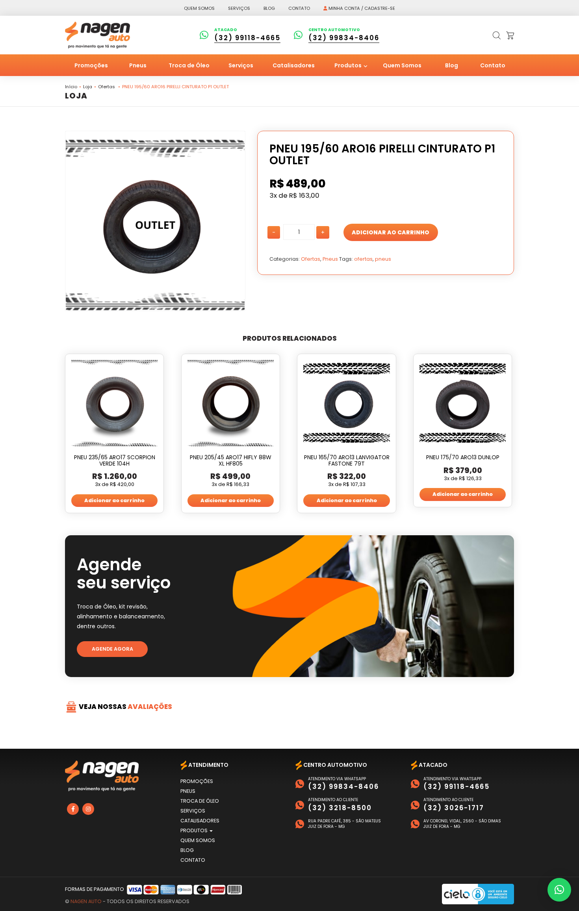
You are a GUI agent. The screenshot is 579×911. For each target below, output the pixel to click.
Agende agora (112, 649)
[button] (559, 890)
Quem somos (199, 8)
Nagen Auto (86, 901)
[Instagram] (88, 809)
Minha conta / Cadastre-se (361, 8)
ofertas (363, 259)
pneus (383, 259)
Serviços (239, 8)
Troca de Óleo (189, 65)
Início (71, 86)
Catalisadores (294, 65)
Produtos (348, 65)
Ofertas (106, 86)
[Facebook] (73, 809)
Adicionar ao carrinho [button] (114, 500)
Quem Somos (402, 65)
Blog (269, 8)
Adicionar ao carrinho (390, 232)
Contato (299, 8)
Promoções (91, 65)
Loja (87, 86)
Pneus (138, 65)
